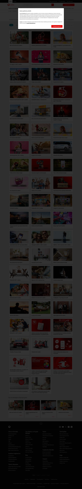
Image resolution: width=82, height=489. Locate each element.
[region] (41, 18)
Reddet (21, 21)
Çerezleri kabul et (57, 26)
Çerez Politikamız (23, 13)
